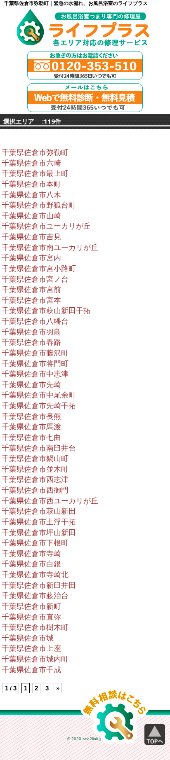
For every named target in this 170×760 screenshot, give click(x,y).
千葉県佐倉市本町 (31, 184)
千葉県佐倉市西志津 (35, 479)
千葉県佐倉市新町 (31, 606)
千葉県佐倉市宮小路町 (39, 268)
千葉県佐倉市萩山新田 (39, 511)
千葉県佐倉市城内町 (35, 659)
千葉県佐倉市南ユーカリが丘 (50, 247)
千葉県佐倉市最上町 (35, 173)
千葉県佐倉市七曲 (31, 437)
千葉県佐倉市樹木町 (35, 627)
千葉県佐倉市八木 (31, 195)
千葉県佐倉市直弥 (31, 617)
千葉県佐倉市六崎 (31, 163)
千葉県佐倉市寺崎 (31, 554)
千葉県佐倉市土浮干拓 (39, 522)
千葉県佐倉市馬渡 (31, 427)
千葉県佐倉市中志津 (35, 374)
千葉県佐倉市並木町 (35, 469)
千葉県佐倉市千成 (31, 670)
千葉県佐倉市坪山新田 (39, 532)
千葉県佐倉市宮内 (31, 258)
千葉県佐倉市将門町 (35, 364)
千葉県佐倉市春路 (31, 342)
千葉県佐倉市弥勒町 (35, 152)
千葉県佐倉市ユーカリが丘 (46, 226)
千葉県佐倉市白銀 (31, 564)
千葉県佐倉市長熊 (31, 416)
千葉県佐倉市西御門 (35, 490)
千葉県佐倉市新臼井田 (39, 585)
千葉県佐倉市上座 (31, 648)
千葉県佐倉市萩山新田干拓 (46, 310)
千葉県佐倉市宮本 (31, 300)
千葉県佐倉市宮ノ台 (35, 279)
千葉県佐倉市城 (28, 638)
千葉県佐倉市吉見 (31, 237)
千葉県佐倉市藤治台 (35, 596)
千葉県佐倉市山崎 (31, 216)
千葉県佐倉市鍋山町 (35, 458)
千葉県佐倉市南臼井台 (39, 448)
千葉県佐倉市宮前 (31, 289)
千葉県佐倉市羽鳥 (31, 332)
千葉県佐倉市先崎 (31, 385)
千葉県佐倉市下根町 (35, 543)
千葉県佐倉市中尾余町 (39, 395)
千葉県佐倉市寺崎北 (35, 575)
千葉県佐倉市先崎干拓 (39, 406)
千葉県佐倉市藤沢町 (35, 353)
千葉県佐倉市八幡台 (35, 321)
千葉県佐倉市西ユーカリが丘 (50, 501)
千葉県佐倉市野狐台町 (39, 205)
